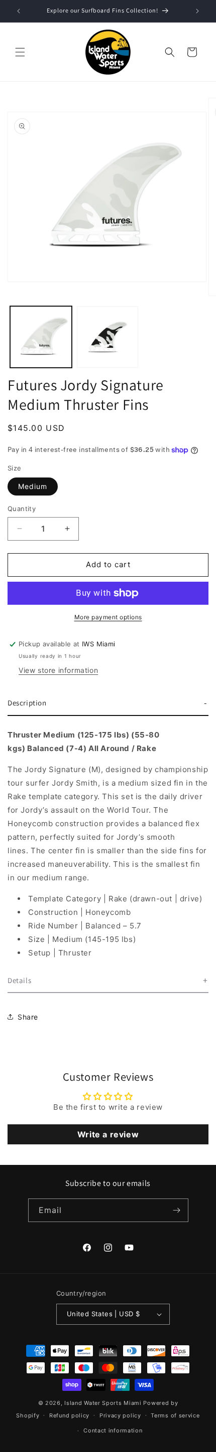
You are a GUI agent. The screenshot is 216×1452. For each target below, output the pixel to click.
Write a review (108, 1134)
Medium (32, 486)
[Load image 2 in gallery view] (108, 337)
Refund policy (69, 1415)
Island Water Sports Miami (103, 1402)
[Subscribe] (177, 1210)
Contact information (112, 1430)
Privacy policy (120, 1415)
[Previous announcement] (19, 11)
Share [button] (28, 1017)
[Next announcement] (197, 11)
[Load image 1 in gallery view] (41, 337)
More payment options (108, 617)
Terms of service (175, 1415)
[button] (20, 52)
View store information (58, 670)
